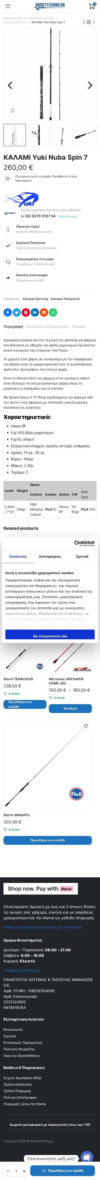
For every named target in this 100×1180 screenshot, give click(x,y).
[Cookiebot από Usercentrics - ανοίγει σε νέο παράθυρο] (74, 543)
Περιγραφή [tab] (13, 326)
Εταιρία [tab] (79, 326)
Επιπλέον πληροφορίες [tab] (48, 326)
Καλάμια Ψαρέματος (40, 18)
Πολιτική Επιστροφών (20, 1097)
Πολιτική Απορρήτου (19, 1049)
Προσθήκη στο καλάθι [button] (20, 704)
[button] (12, 111)
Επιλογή (70, 708)
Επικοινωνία (13, 1029)
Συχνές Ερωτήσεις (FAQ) (22, 1078)
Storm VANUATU (16, 815)
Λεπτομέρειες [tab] (50, 556)
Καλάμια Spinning (15, 22)
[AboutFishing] (50, 6)
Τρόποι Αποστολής (17, 1084)
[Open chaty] (87, 1158)
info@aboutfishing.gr (21, 970)
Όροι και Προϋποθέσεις (21, 1055)
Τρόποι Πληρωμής (17, 1091)
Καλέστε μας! (68, 216)
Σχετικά (9, 1036)
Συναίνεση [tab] (18, 556)
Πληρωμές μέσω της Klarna (24, 1104)
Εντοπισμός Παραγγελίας (23, 1042)
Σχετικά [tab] (82, 556)
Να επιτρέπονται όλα (50, 636)
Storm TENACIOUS (18, 679)
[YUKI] (20, 199)
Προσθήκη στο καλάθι (65, 1170)
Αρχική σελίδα (13, 18)
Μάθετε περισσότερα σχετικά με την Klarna (42, 927)
